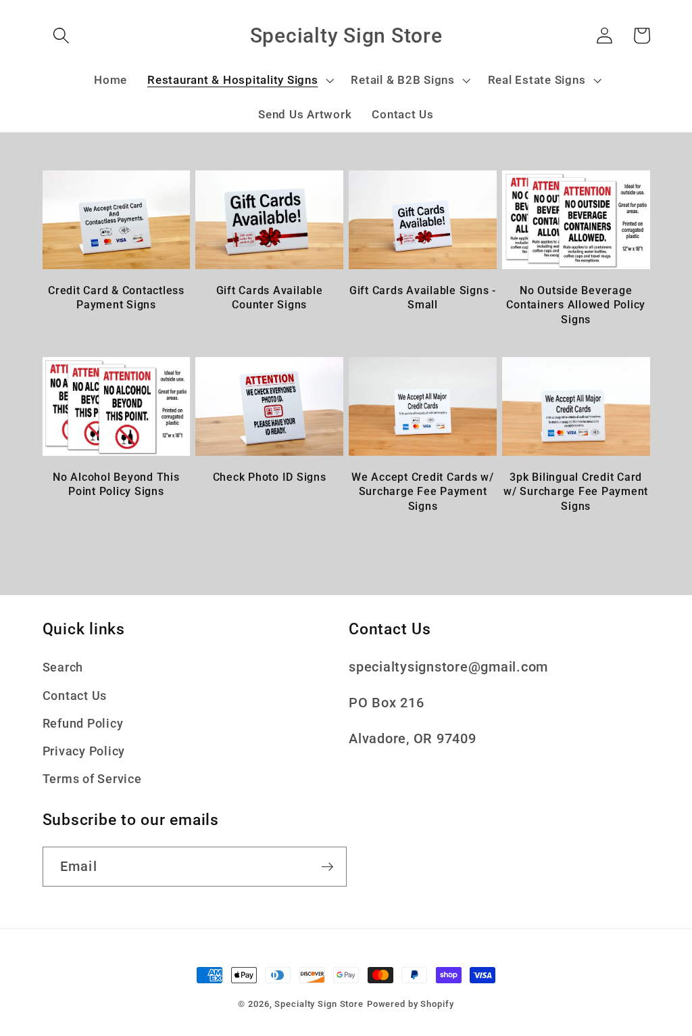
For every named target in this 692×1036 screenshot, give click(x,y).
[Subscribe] (327, 866)
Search (63, 667)
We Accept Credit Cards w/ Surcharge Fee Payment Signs (422, 491)
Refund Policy (83, 723)
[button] (61, 35)
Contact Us (75, 696)
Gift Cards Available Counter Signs (269, 297)
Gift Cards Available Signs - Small (422, 297)
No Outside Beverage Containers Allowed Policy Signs (575, 304)
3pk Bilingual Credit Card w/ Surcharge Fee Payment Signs (575, 491)
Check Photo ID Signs (269, 477)
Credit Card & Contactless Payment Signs (116, 297)
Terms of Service (92, 779)
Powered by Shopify (410, 1004)
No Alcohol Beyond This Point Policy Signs (116, 484)
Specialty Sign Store (319, 1004)
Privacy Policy (84, 751)
